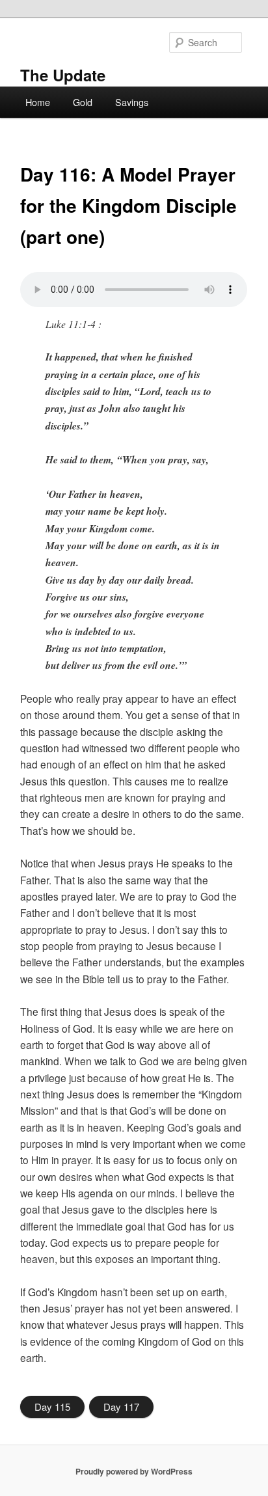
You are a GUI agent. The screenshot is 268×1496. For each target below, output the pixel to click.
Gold (82, 102)
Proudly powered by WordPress (134, 1471)
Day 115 (52, 1406)
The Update (62, 75)
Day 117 (121, 1406)
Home (37, 102)
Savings (131, 102)
